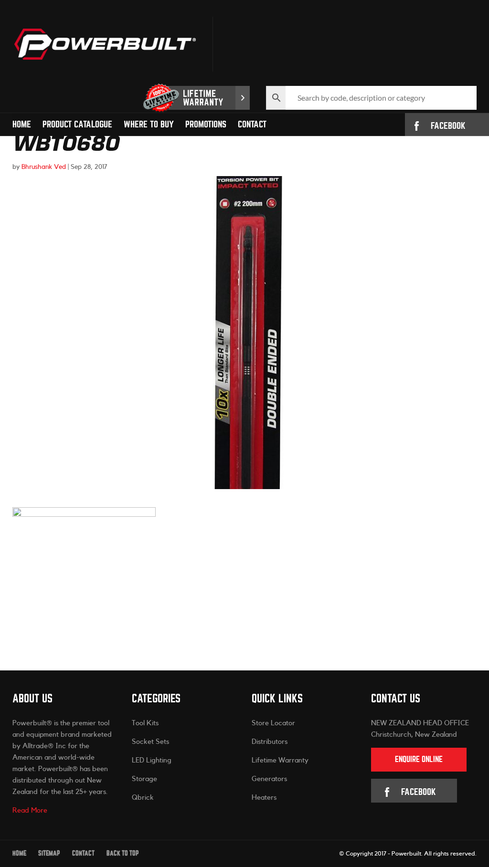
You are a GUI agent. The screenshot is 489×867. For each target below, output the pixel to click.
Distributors (269, 741)
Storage (144, 779)
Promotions (205, 124)
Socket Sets (150, 741)
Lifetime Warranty (280, 760)
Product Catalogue (77, 124)
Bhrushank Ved (43, 167)
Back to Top (122, 853)
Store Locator (273, 723)
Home (21, 124)
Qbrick (143, 797)
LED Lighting (151, 760)
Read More (29, 810)
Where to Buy (149, 124)
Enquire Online (419, 759)
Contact (252, 124)
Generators (269, 779)
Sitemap (49, 853)
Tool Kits (145, 723)
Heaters (264, 797)
